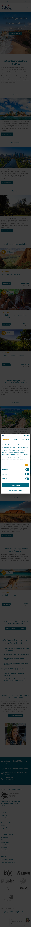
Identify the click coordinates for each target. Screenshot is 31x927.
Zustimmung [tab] (5, 439)
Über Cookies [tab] (25, 439)
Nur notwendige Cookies (15, 490)
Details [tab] (15, 439)
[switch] (27, 469)
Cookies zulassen (15, 485)
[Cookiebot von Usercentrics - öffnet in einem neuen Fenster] (23, 436)
